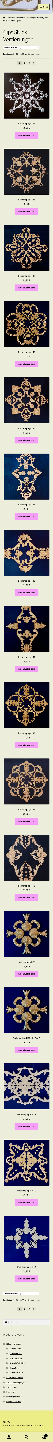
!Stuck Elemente (13, 1344)
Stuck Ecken (11, 1387)
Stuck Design (15, 1348)
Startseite (11, 17)
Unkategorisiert (13, 1396)
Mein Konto (9, 1437)
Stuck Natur (15, 1368)
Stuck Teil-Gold (16, 1372)
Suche (26, 1437)
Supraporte (11, 1392)
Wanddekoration (13, 1401)
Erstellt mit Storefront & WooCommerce (23, 1425)
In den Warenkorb (26, 135)
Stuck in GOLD (16, 1353)
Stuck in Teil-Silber (18, 1363)
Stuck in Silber (16, 1358)
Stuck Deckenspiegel (15, 1382)
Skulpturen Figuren (14, 1377)
